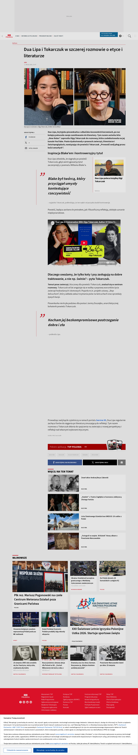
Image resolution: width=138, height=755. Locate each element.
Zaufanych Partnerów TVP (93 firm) (49, 727)
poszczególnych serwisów (65, 734)
